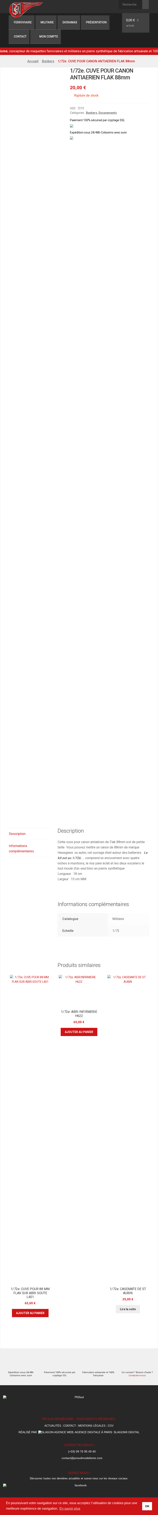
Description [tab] (17, 834)
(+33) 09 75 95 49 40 (82, 1451)
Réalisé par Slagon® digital (79, 1432)
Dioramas (70, 22)
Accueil (32, 61)
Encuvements (108, 112)
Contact (20, 36)
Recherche (145, 4)
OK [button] (147, 1506)
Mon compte (48, 36)
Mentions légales (92, 1425)
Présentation (96, 22)
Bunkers (48, 61)
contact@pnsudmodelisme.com (82, 1458)
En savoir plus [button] (69, 1508)
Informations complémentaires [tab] (21, 848)
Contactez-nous (137, 1375)
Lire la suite (128, 1309)
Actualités (52, 1425)
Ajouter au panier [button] (30, 1313)
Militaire (47, 22)
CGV (111, 1425)
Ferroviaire (23, 22)
